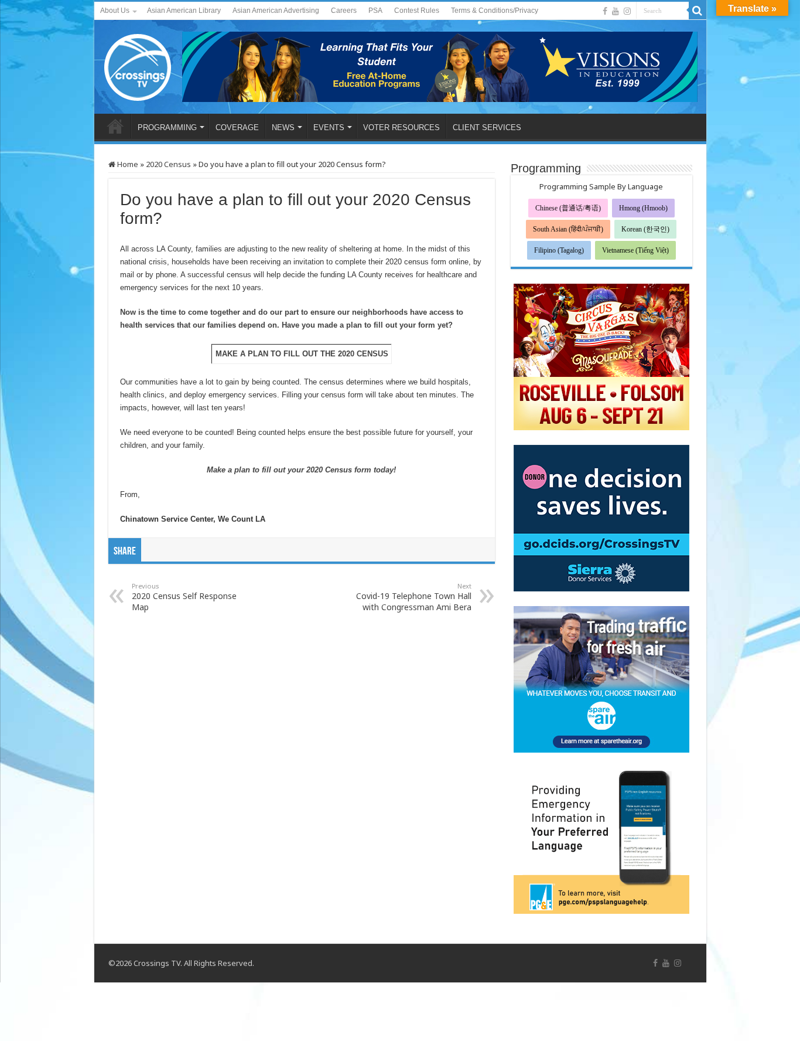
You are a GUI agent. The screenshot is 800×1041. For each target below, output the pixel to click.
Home (126, 164)
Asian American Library (184, 10)
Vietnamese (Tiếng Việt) (635, 250)
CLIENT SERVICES (487, 127)
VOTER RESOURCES (401, 127)
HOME (115, 126)
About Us (114, 10)
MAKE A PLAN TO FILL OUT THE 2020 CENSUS (302, 353)
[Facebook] (604, 11)
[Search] (697, 10)
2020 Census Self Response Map (184, 597)
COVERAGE (237, 127)
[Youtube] (615, 11)
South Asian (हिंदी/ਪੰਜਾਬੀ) (568, 229)
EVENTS (328, 127)
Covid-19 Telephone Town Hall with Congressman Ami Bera (413, 597)
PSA (375, 10)
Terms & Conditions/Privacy (494, 10)
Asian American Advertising (276, 10)
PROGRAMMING (167, 127)
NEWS (283, 127)
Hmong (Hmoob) (643, 208)
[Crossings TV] (138, 64)
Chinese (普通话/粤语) (568, 208)
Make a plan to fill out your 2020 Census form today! (301, 469)
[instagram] (627, 11)
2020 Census (168, 164)
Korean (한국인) (645, 229)
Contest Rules (416, 10)
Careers (344, 10)
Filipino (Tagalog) (559, 250)
